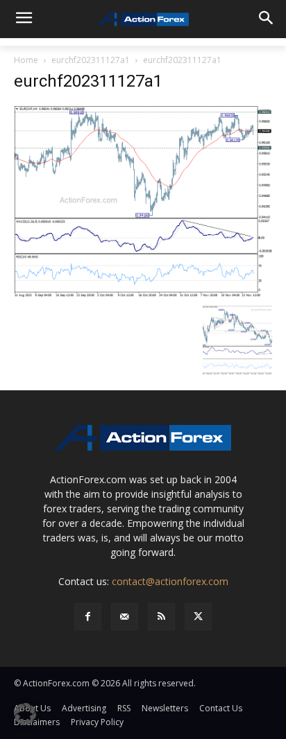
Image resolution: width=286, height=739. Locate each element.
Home (26, 60)
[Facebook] (87, 616)
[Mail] (124, 616)
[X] (198, 616)
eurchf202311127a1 (90, 60)
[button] (25, 714)
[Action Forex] (142, 19)
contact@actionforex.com (170, 581)
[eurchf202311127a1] (143, 201)
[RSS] (161, 616)
